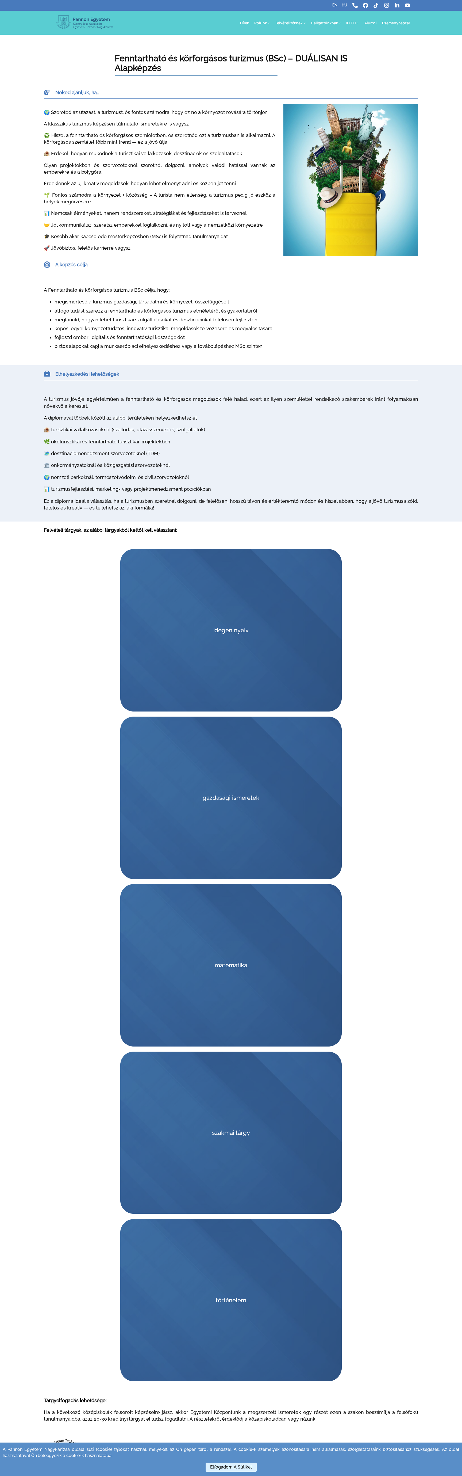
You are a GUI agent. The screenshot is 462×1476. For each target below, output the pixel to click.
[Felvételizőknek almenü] (304, 23)
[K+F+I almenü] (358, 23)
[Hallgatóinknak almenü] (340, 23)
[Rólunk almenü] (269, 23)
